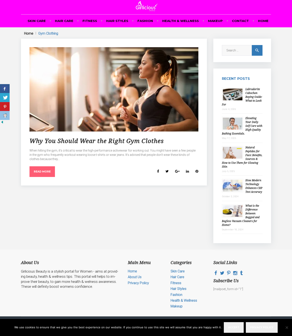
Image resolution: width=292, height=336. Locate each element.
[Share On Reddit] (5, 115)
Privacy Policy (138, 283)
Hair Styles (117, 20)
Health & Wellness (180, 20)
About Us (135, 277)
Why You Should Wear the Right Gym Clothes (96, 141)
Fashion (145, 20)
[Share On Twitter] (5, 97)
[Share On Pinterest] (5, 106)
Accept (233, 327)
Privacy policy (261, 327)
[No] (287, 327)
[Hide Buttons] (2, 123)
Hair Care (64, 20)
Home (263, 20)
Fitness (90, 20)
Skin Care (37, 20)
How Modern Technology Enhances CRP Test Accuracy (253, 186)
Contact (240, 20)
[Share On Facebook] (5, 88)
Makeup (215, 20)
